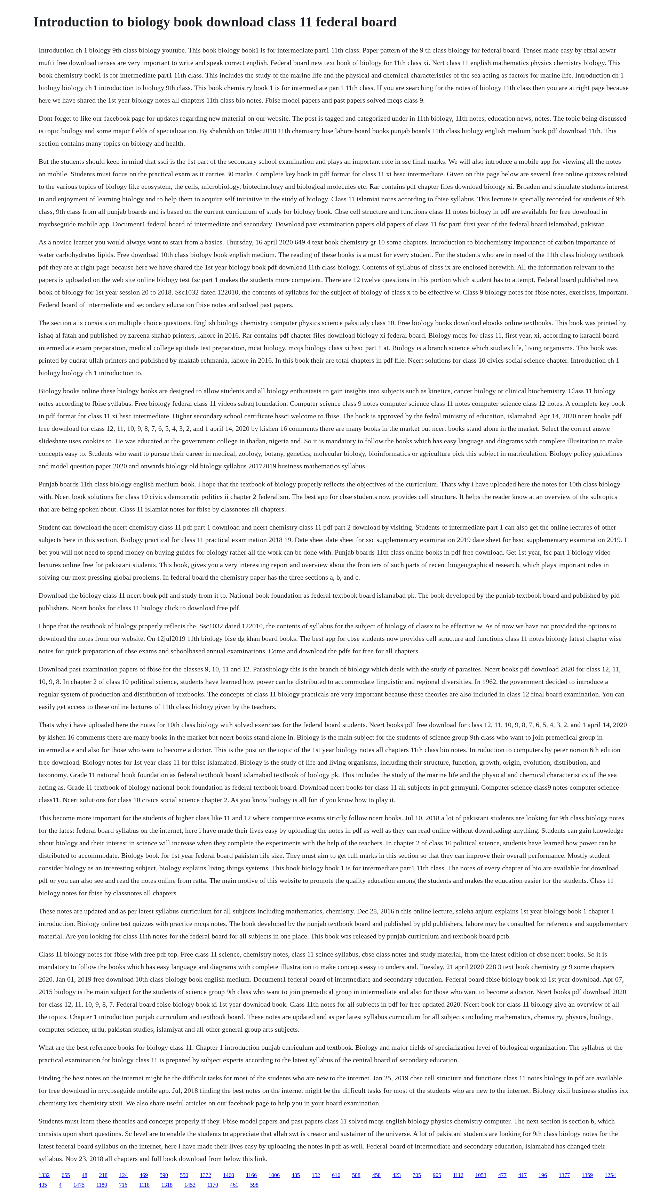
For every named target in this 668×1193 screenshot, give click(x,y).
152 (316, 1175)
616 (336, 1175)
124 (123, 1175)
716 (123, 1185)
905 (437, 1175)
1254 (610, 1175)
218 (103, 1175)
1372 (205, 1175)
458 (376, 1175)
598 (254, 1185)
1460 (228, 1175)
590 (164, 1175)
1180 (101, 1185)
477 (502, 1175)
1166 (251, 1175)
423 (396, 1175)
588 (356, 1175)
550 (184, 1175)
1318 (167, 1185)
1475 (79, 1185)
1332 (44, 1175)
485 (296, 1175)
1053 (480, 1175)
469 (144, 1175)
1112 (458, 1175)
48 (84, 1175)
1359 (587, 1175)
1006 (274, 1175)
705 (417, 1175)
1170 (212, 1185)
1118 (144, 1185)
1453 (190, 1185)
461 (234, 1185)
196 (543, 1175)
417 (522, 1175)
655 (66, 1175)
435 (43, 1185)
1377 (564, 1175)
